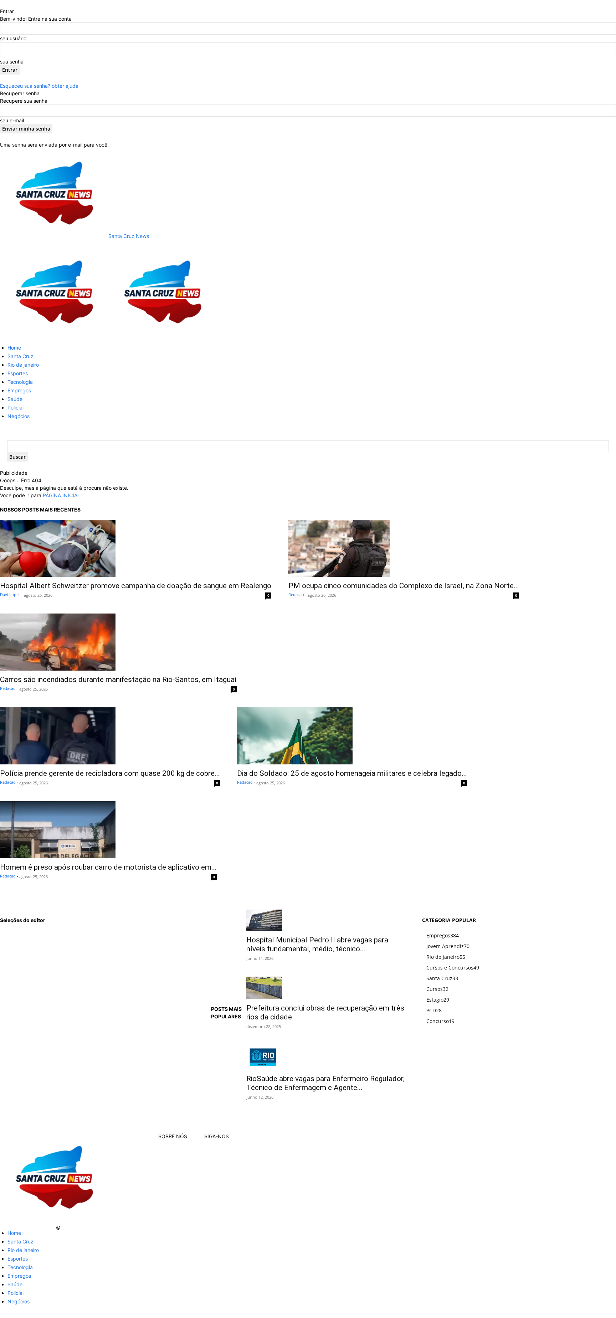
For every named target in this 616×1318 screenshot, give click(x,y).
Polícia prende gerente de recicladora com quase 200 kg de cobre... (110, 773)
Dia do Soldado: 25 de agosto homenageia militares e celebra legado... (352, 773)
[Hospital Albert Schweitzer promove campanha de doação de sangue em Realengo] (135, 548)
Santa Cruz (20, 356)
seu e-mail (12, 120)
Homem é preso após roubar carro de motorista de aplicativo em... (108, 867)
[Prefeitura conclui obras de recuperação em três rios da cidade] (325, 988)
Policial (15, 407)
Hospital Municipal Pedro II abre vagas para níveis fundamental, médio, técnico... (317, 944)
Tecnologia (20, 382)
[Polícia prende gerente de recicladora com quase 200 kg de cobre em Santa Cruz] (110, 735)
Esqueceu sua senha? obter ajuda (39, 86)
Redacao (296, 594)
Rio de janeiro (23, 365)
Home (14, 348)
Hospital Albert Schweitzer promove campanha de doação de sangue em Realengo (135, 585)
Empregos (19, 390)
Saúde (14, 399)
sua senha (12, 61)
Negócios (18, 416)
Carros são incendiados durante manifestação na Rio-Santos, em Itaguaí (118, 679)
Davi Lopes (10, 594)
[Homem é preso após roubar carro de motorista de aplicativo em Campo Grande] (108, 829)
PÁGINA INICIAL (61, 495)
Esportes (17, 373)
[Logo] (54, 335)
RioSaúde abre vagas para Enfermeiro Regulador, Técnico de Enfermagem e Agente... (325, 1083)
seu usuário (13, 38)
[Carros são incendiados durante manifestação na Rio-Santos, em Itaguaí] (118, 642)
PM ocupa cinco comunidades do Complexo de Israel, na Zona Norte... (403, 585)
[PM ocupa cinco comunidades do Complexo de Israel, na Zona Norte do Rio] (403, 548)
